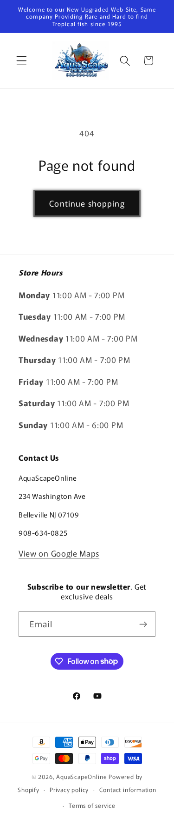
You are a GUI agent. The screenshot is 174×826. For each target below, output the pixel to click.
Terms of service (92, 805)
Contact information (127, 789)
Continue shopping (87, 203)
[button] (21, 61)
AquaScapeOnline (81, 776)
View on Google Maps (59, 553)
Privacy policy (69, 789)
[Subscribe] (143, 624)
